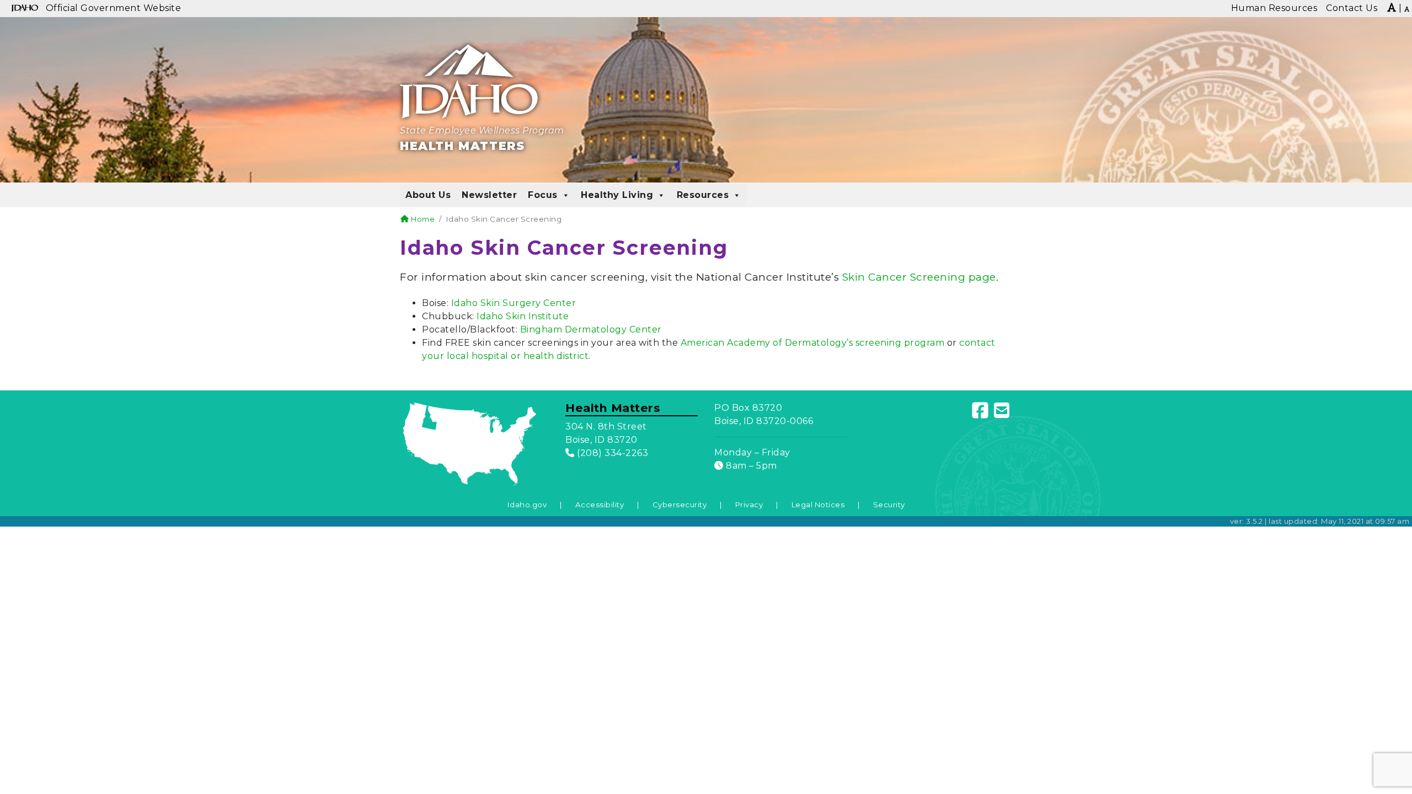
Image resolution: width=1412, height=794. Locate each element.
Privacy (749, 504)
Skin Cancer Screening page (919, 277)
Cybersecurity (679, 504)
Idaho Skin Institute (521, 316)
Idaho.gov (527, 504)
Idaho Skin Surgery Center (515, 303)
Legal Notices (818, 504)
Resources (703, 195)
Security (889, 504)
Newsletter (489, 195)
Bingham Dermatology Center (592, 329)
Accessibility (599, 504)
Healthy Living (617, 195)
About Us (428, 195)
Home (422, 218)
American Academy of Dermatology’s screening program (813, 342)
